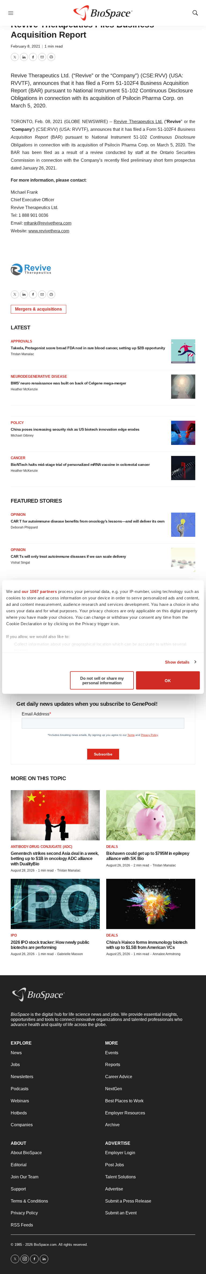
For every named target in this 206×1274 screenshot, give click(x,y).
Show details (177, 662)
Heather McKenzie (24, 389)
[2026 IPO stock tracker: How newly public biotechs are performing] (55, 904)
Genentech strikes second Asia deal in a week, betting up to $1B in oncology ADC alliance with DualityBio (55, 858)
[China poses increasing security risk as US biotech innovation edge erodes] (183, 433)
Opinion (18, 515)
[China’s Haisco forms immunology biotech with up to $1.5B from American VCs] (150, 904)
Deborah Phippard (24, 527)
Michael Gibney (22, 435)
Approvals (21, 341)
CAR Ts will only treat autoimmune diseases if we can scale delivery (68, 556)
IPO (14, 935)
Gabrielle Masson (70, 954)
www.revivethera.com (48, 231)
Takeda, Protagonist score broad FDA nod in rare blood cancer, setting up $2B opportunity (88, 348)
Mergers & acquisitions (38, 309)
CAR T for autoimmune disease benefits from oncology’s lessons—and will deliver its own (87, 521)
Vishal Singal (20, 562)
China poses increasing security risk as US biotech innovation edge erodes (75, 429)
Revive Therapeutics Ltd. (138, 121)
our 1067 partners (39, 591)
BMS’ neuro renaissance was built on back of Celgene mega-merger (68, 383)
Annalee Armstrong (167, 954)
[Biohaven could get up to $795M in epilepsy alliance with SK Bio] (150, 815)
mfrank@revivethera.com (47, 223)
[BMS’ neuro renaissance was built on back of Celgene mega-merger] (183, 387)
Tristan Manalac (22, 354)
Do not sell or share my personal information (102, 680)
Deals (112, 847)
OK (168, 680)
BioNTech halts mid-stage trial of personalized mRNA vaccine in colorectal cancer (80, 464)
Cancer (18, 458)
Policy (17, 423)
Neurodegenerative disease (39, 377)
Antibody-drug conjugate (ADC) (41, 847)
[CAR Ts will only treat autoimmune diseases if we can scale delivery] (183, 560)
